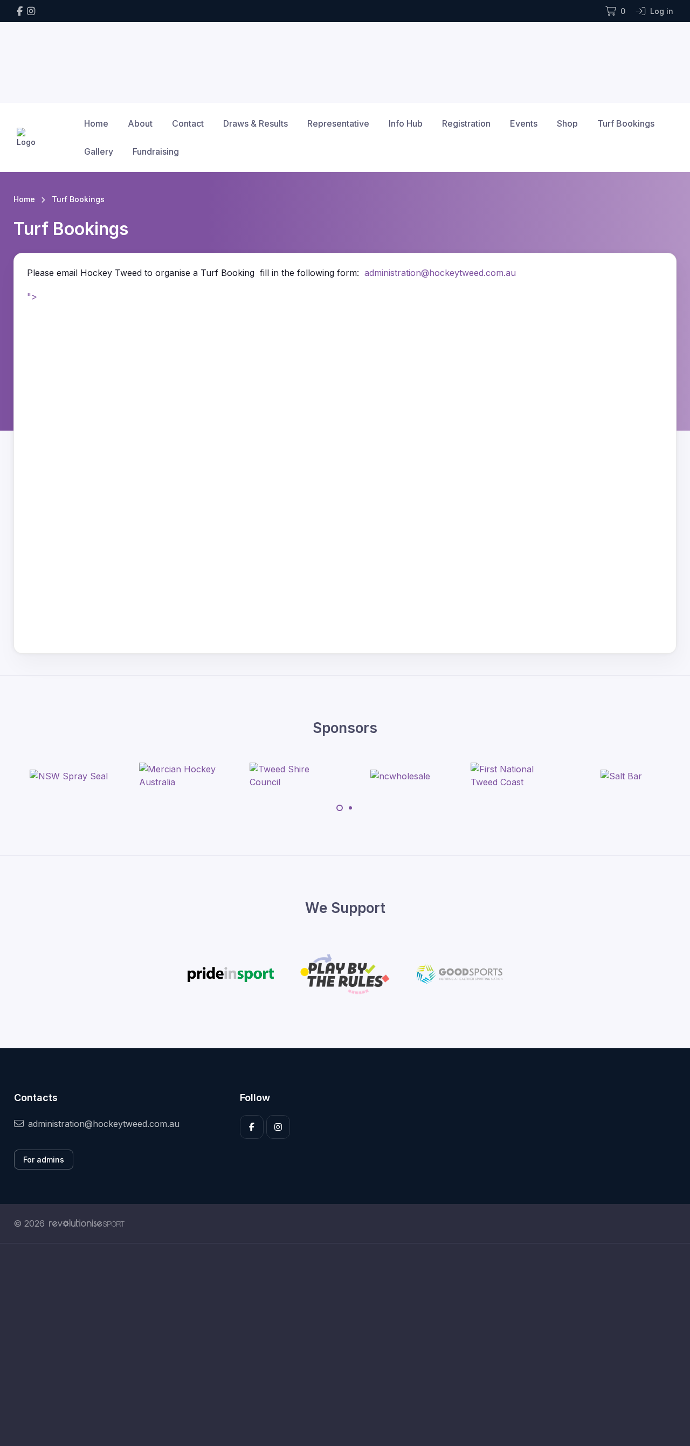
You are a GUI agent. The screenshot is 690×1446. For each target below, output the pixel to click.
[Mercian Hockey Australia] (179, 775)
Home (96, 123)
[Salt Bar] (621, 776)
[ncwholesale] (400, 776)
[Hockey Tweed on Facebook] (20, 11)
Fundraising (156, 151)
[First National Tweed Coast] (511, 775)
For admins (43, 1159)
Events (523, 123)
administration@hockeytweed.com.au (440, 272)
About (140, 123)
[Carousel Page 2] (350, 808)
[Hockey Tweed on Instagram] (31, 11)
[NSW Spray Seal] (69, 776)
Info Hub (406, 123)
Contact (188, 123)
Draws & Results (255, 123)
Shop (567, 123)
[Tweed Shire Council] (290, 775)
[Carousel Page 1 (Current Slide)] (339, 808)
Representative (338, 123)
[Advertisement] (336, 1344)
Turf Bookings (625, 123)
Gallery (98, 151)
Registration (466, 123)
